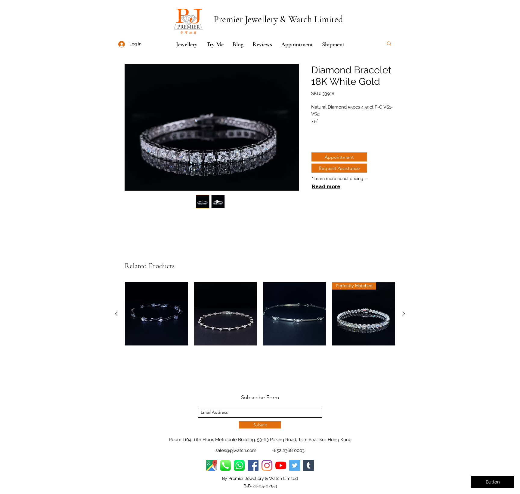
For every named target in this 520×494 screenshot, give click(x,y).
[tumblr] (308, 465)
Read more (326, 186)
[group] (260, 314)
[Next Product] (403, 313)
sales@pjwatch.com (235, 450)
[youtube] (280, 465)
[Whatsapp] (239, 465)
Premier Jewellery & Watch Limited (278, 19)
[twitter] (294, 465)
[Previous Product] (116, 313)
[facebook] (253, 465)
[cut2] (225, 465)
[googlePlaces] (211, 465)
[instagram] (267, 465)
